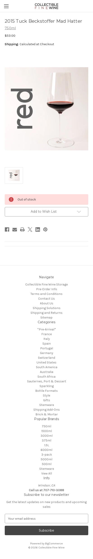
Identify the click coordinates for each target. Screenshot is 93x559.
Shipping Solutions (46, 308)
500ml (46, 464)
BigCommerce (54, 543)
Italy (46, 339)
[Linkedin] (37, 229)
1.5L (46, 445)
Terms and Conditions (46, 294)
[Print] (22, 229)
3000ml (47, 436)
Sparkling (47, 386)
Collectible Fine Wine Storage (46, 284)
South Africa (46, 377)
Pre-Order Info (46, 289)
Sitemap (46, 317)
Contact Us (46, 299)
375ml (46, 440)
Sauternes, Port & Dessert (46, 381)
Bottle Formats (46, 391)
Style (46, 395)
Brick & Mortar (46, 414)
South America (46, 367)
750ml (46, 426)
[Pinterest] (45, 229)
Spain (46, 343)
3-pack (46, 455)
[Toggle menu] (6, 6)
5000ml (46, 459)
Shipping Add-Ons (46, 410)
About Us (46, 303)
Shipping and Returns (46, 313)
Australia (46, 372)
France (46, 334)
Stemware (46, 405)
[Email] (14, 229)
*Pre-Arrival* (46, 329)
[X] (30, 229)
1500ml (46, 431)
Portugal (46, 348)
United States (46, 362)
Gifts (46, 400)
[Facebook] (7, 229)
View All (46, 473)
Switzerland (46, 358)
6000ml (46, 450)
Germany (46, 353)
